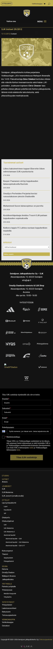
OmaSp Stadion (8, 572)
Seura (5, 566)
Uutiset (14, 34)
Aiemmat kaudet (9, 535)
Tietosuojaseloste (9, 615)
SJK (3, 489)
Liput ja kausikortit (9, 503)
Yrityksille (7, 584)
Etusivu (5, 476)
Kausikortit (7, 510)
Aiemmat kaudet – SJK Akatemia (17, 542)
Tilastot (5, 554)
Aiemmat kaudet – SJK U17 (15, 546)
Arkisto (5, 482)
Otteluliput (6, 3)
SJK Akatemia (7, 492)
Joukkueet (6, 486)
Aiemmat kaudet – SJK (14, 539)
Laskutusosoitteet (9, 608)
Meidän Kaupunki (10, 593)
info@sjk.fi (26, 280)
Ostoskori (6, 626)
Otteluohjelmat (8, 521)
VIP (5, 513)
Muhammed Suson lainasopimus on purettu (23, 206)
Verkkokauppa (37, 4)
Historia (5, 569)
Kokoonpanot (7, 551)
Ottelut (5, 500)
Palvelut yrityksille (9, 587)
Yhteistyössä (7, 590)
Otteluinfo (6, 518)
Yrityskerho (8, 597)
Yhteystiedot (8, 602)
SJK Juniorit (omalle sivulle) (13, 496)
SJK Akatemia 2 (9, 532)
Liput (5, 506)
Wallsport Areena (9, 576)
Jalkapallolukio (8, 579)
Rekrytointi (6, 612)
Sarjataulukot (8, 558)
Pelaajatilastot (9, 561)
